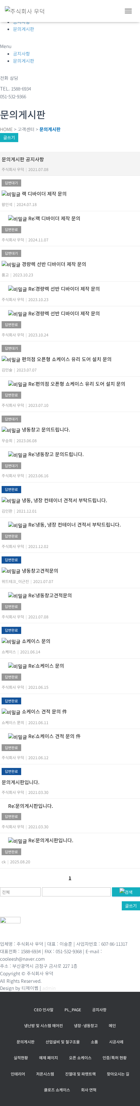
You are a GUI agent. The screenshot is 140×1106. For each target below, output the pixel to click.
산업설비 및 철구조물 (63, 1041)
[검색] (126, 891)
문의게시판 (23, 29)
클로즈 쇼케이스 (57, 1089)
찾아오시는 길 (118, 1073)
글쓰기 (9, 137)
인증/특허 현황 (115, 1057)
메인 (112, 1025)
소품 (94, 1041)
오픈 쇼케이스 (80, 1057)
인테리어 (18, 1073)
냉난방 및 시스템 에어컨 (43, 1025)
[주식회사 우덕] (27, 11)
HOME (6, 129)
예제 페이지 (48, 1057)
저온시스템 (45, 1073)
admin (49, 988)
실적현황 (21, 1057)
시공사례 (116, 1041)
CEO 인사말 (43, 1009)
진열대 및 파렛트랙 (80, 1073)
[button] (70, 46)
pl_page (72, 1009)
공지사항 (21, 53)
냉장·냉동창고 (86, 1025)
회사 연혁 (88, 1089)
